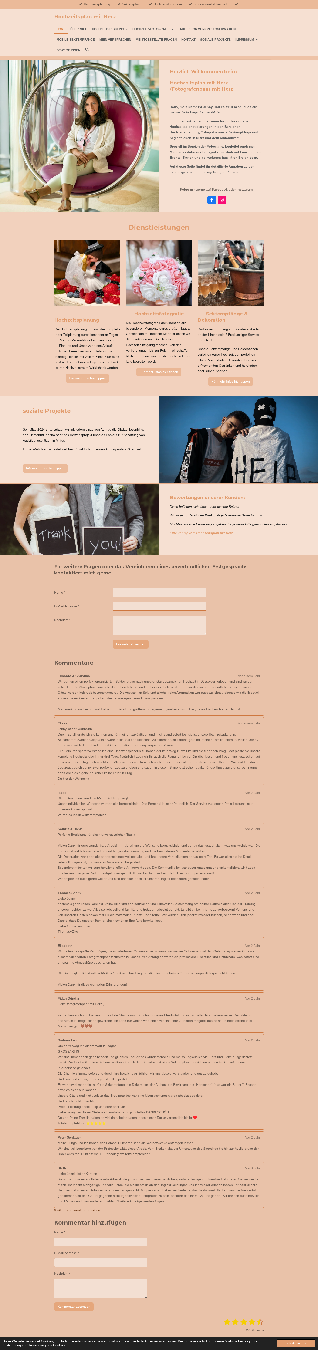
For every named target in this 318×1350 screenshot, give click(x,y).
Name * (59, 592)
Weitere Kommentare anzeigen (77, 1210)
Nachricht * (62, 620)
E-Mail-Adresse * (66, 606)
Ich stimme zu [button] (296, 1343)
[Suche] (87, 49)
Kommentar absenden (74, 1306)
